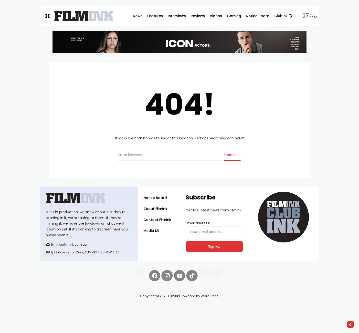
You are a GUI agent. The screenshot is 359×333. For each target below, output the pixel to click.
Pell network (80, 307)
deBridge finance (54, 313)
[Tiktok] (192, 275)
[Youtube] (179, 275)
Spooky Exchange (106, 307)
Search (230, 154)
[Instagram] (167, 275)
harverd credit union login (92, 313)
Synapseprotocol (54, 307)
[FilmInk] (83, 16)
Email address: (198, 223)
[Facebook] (154, 275)
